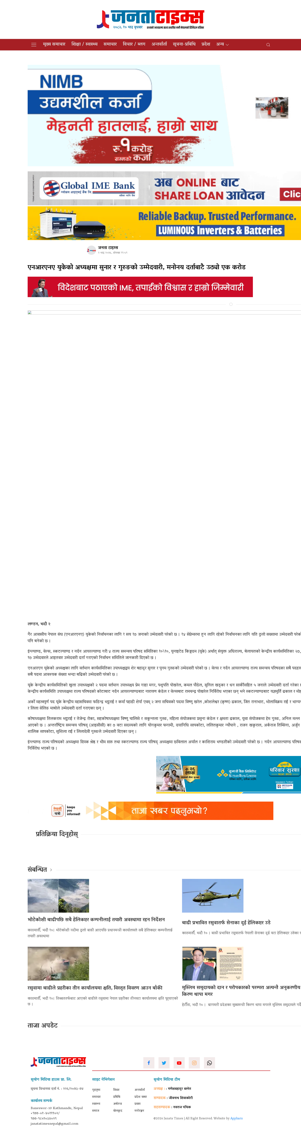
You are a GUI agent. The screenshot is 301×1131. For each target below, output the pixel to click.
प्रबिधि (116, 1097)
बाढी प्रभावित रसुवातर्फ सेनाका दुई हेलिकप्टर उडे (226, 923)
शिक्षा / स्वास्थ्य (84, 44)
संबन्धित (37, 870)
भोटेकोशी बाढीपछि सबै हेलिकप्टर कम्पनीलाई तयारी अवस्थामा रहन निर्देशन (96, 920)
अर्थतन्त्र (117, 1104)
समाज (95, 1111)
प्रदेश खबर (141, 1097)
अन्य (220, 44)
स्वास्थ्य (96, 1104)
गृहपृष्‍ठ (96, 1090)
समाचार (110, 44)
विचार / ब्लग (134, 44)
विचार (116, 1090)
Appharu (236, 1119)
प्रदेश (206, 44)
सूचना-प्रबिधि (184, 44)
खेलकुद (117, 1111)
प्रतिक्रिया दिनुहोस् (57, 835)
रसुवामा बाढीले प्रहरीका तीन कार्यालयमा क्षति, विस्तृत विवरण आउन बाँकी (95, 988)
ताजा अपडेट (43, 1026)
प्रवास (137, 1104)
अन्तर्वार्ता (159, 44)
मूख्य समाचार (54, 44)
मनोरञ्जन (139, 1111)
